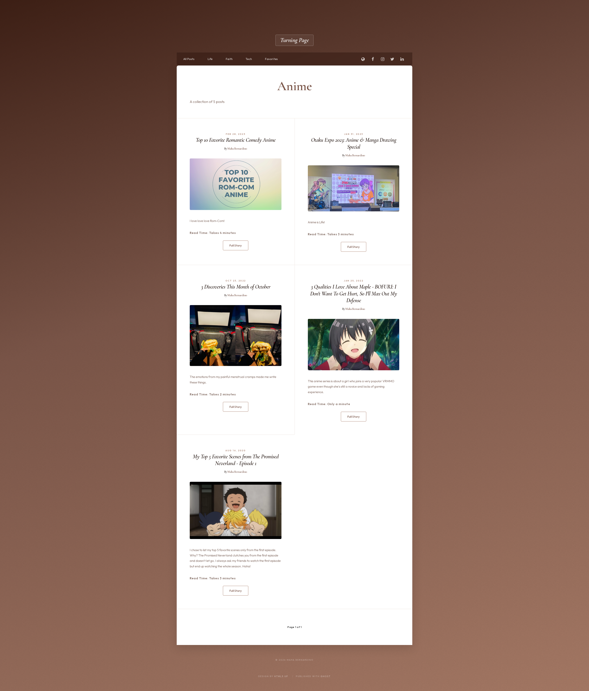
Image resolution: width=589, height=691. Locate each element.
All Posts (188, 59)
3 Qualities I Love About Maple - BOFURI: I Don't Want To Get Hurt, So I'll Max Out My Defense (353, 293)
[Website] (363, 59)
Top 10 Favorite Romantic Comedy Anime (235, 140)
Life (210, 59)
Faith (229, 59)
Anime (294, 86)
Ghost (326, 676)
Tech (249, 59)
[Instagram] (382, 59)
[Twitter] (392, 59)
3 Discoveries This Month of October (235, 286)
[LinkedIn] (402, 59)
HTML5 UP (281, 676)
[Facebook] (372, 59)
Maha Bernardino (237, 148)
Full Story (235, 245)
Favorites (271, 59)
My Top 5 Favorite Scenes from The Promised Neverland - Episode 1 (236, 460)
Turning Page (294, 40)
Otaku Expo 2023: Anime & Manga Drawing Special (353, 143)
